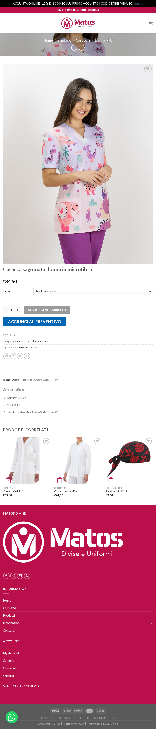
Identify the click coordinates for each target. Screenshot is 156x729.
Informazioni (11, 623)
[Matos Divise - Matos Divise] (78, 23)
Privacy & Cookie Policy (56, 718)
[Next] (153, 470)
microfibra (22, 347)
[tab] (11, 380)
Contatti (9, 630)
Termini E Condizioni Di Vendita (95, 718)
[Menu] (5, 23)
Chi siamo (9, 608)
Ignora (138, 3)
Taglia (6, 291)
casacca (12, 347)
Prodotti (9, 615)
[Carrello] (151, 23)
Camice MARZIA (13, 491)
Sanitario (64, 40)
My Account (11, 653)
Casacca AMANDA (65, 491)
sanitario (34, 347)
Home (48, 40)
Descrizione (11, 379)
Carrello (8, 660)
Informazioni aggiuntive (41, 379)
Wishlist (8, 675)
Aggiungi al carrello (47, 310)
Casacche (83, 40)
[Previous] (3, 470)
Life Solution (109, 723)
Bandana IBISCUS (116, 491)
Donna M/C (104, 40)
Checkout (9, 668)
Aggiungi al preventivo (34, 321)
